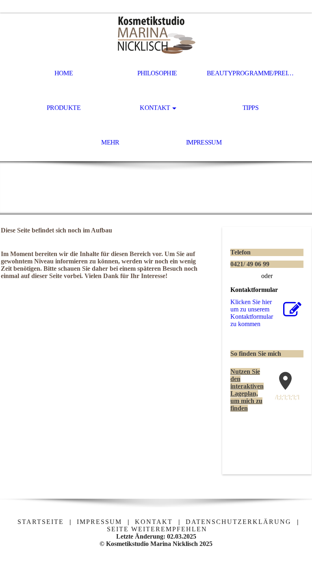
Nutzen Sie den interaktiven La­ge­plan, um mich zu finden (247, 390)
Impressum (203, 142)
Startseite (40, 521)
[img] (156, 35)
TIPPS (250, 107)
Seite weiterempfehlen (157, 529)
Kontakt (155, 107)
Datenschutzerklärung (238, 521)
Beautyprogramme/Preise (251, 73)
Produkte (63, 107)
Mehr (110, 142)
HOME (63, 73)
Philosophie (157, 73)
